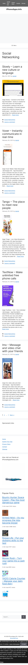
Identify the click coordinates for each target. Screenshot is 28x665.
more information (14, 644)
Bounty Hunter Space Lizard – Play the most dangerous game (13, 500)
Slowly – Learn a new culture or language (12, 69)
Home (4, 3)
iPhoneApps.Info (14, 9)
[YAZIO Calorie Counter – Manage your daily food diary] (5, 596)
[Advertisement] (14, 28)
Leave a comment (9, 122)
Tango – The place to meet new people (13, 205)
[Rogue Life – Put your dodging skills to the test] (5, 556)
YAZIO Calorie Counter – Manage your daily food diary (13, 581)
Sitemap (23, 3)
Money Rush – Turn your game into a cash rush (13, 561)
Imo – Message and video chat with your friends (12, 348)
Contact (18, 3)
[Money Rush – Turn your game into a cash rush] (5, 576)
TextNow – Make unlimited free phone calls (12, 275)
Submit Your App (8, 3)
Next (12, 415)
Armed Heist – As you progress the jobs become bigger (13, 520)
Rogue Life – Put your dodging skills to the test (13, 540)
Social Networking (9, 119)
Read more (15, 115)
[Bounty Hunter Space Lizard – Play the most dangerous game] (5, 515)
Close (1, 662)
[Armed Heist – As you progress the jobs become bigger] (5, 535)
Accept (24, 644)
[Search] (24, 617)
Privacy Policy (6, 444)
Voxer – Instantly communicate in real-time (12, 134)
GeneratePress (14, 638)
